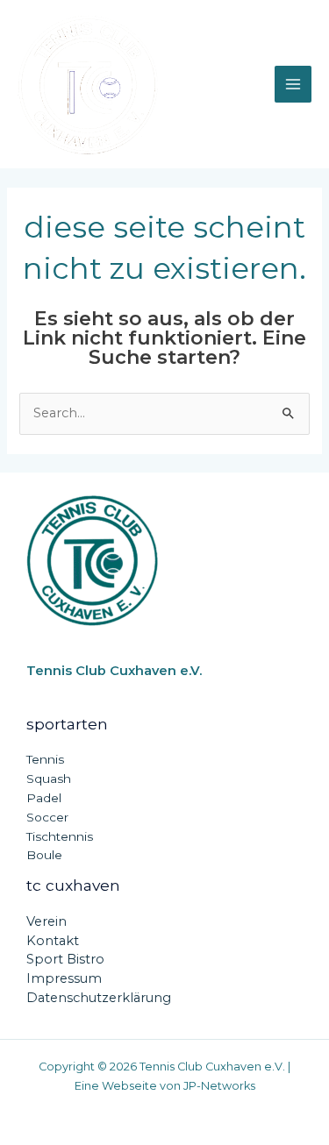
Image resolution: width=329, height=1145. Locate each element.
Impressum (64, 978)
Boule (44, 855)
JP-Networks (219, 1085)
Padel (43, 798)
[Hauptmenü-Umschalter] (293, 84)
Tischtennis (59, 836)
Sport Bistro (65, 959)
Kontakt (52, 941)
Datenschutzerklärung (98, 998)
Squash (48, 779)
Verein (46, 921)
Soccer (47, 817)
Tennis (45, 759)
